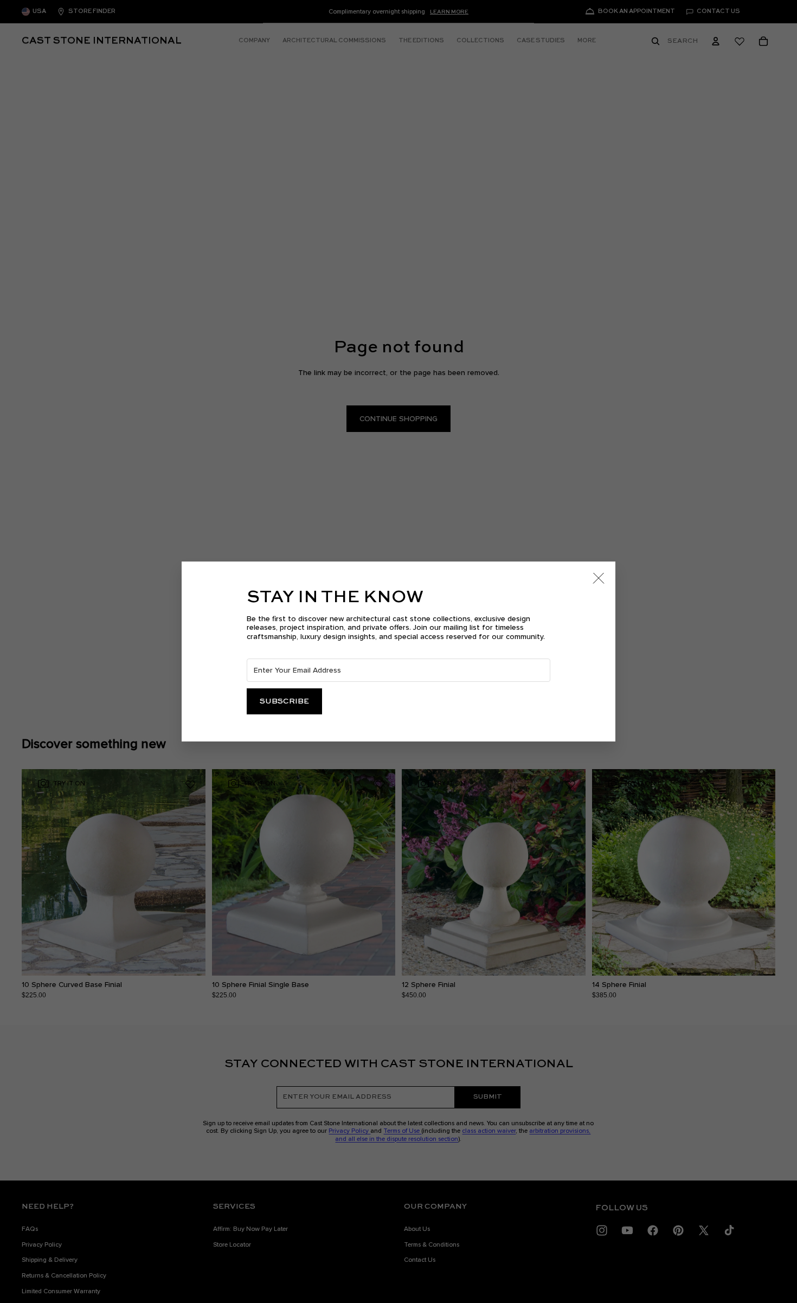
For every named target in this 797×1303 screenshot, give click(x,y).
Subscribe (284, 701)
